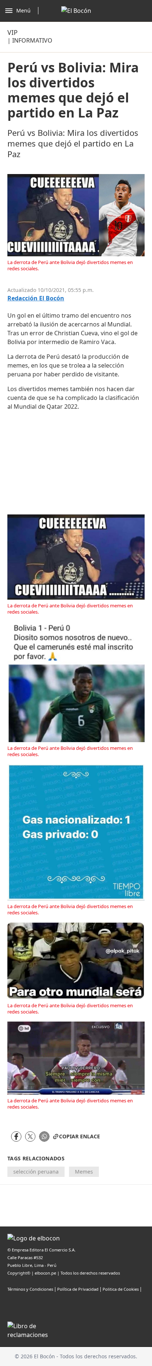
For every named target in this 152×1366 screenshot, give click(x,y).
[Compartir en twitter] (30, 1136)
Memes (84, 1171)
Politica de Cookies (121, 1289)
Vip (12, 32)
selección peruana (36, 1171)
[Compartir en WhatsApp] (44, 1136)
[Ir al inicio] (76, 10)
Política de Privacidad (78, 1289)
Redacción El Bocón (35, 298)
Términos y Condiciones (30, 1289)
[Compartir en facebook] (16, 1136)
